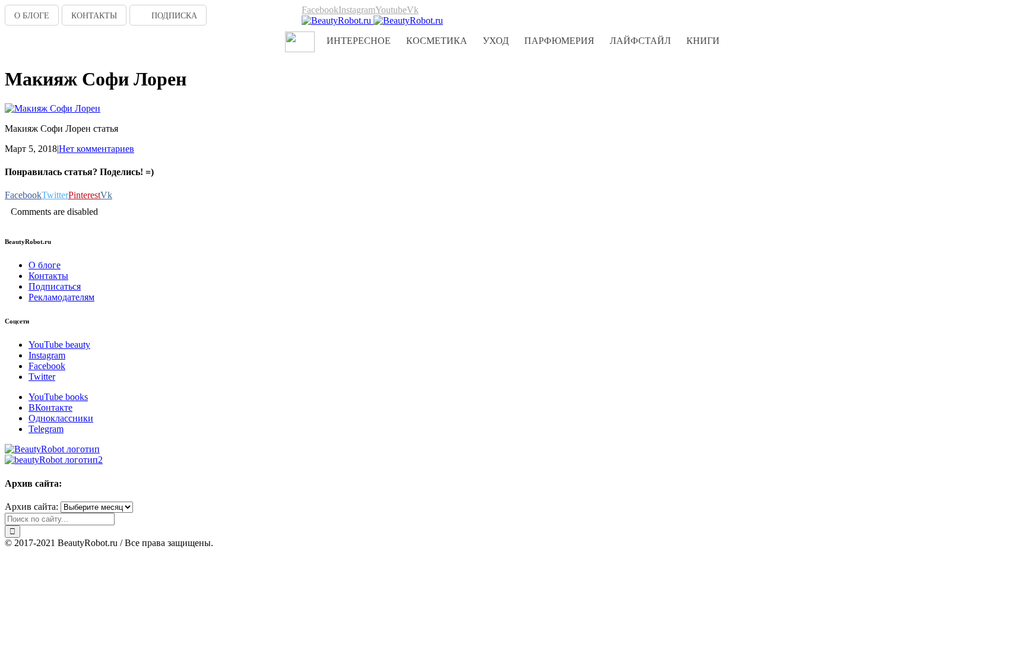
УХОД (496, 41)
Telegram (46, 429)
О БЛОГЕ (31, 15)
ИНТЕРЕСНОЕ (359, 41)
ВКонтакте (50, 407)
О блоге (44, 265)
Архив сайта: (31, 507)
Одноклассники (60, 418)
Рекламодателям (61, 297)
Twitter (41, 377)
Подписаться (54, 286)
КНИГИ (703, 41)
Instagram (46, 355)
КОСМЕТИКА (436, 41)
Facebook (46, 366)
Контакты (48, 276)
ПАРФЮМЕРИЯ (559, 41)
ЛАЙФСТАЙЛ (640, 41)
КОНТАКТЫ (94, 15)
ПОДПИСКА (174, 15)
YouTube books (58, 397)
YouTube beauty (59, 345)
